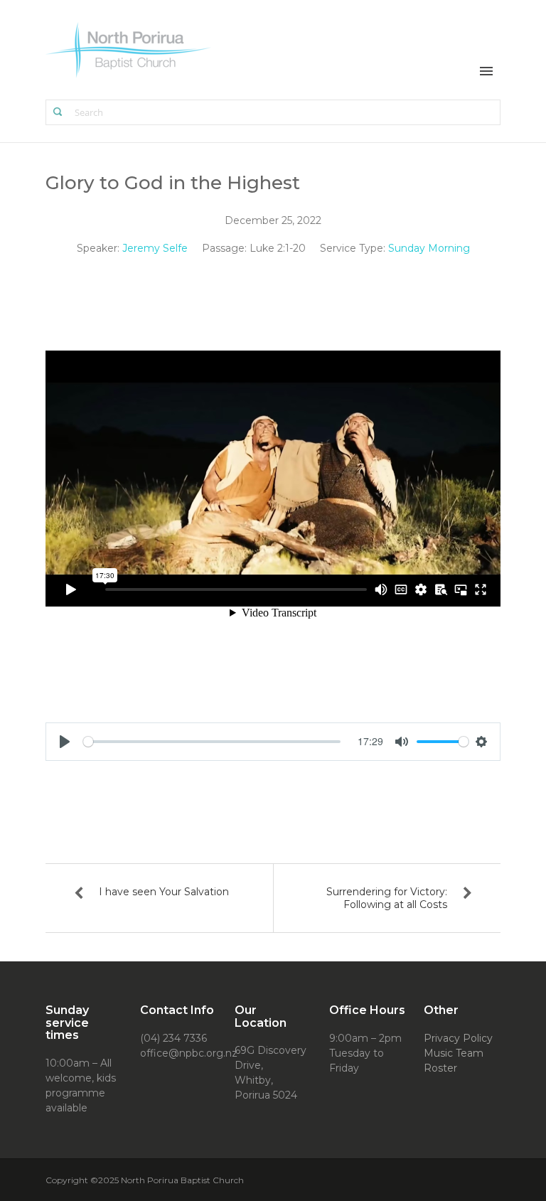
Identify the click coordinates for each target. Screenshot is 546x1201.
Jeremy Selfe (155, 248)
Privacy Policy (458, 1038)
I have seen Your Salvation (164, 891)
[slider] (212, 742)
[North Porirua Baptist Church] (129, 48)
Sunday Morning (429, 248)
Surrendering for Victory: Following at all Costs (386, 898)
